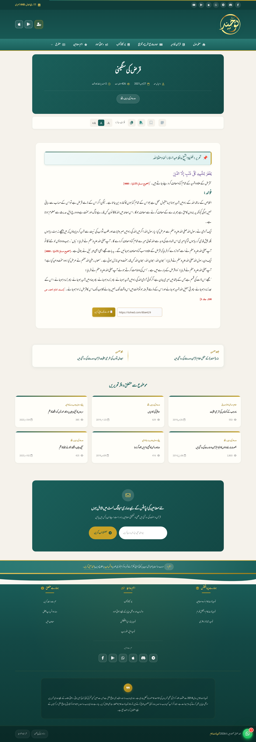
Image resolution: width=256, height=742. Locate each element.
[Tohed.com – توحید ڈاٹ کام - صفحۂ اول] (229, 24)
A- (108, 123)
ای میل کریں (89, 566)
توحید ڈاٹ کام (215, 734)
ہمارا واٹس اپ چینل (50, 611)
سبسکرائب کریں (100, 532)
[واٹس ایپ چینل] (123, 658)
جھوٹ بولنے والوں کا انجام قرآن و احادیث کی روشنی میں (216, 447)
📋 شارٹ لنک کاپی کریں (104, 312)
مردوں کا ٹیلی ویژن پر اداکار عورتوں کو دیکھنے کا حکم (65, 412)
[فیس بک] (238, 5)
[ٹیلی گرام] (223, 5)
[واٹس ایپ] (216, 5)
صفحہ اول (197, 44)
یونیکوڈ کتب (121, 44)
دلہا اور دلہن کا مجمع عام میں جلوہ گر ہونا (147, 447)
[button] (248, 734)
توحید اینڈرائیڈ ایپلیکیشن (128, 621)
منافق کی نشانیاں (154, 412)
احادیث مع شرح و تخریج (148, 44)
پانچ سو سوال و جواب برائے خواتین (74, 405)
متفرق (58, 44)
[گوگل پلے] (113, 658)
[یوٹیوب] (194, 5)
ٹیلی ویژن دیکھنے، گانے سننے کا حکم (71, 447)
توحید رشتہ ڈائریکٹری (206, 621)
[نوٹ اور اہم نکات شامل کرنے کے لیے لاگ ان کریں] (162, 123)
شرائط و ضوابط (22, 734)
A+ (94, 123)
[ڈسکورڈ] (231, 5)
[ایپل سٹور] (133, 658)
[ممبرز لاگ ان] (39, 24)
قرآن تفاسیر (176, 44)
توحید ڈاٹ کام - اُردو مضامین (206, 601)
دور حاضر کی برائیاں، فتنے (128, 99)
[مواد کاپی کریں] (131, 123)
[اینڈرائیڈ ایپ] (29, 24)
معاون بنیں (50, 621)
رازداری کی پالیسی (39, 734)
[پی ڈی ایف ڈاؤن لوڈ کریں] (141, 123)
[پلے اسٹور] (201, 5)
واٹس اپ (108, 566)
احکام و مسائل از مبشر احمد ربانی (229, 405)
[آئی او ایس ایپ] (19, 24)
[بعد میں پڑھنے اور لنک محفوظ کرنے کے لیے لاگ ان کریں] (151, 123)
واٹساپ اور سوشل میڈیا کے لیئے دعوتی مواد (128, 611)
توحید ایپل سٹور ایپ (128, 631)
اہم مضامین (78, 44)
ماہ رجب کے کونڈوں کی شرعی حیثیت (223, 412)
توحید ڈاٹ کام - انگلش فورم (206, 611)
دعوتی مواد (100, 44)
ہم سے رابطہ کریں (50, 601)
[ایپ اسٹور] (209, 5)
